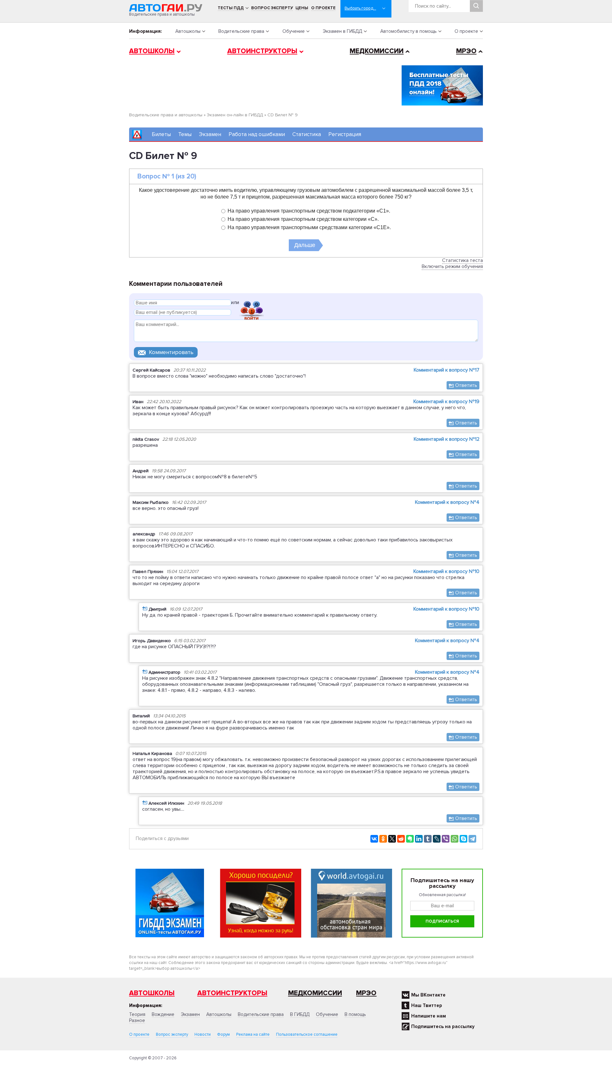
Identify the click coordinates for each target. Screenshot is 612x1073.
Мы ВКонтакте (428, 995)
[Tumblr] (428, 839)
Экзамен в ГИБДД (342, 31)
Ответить (466, 385)
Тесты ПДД (231, 8)
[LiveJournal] (437, 839)
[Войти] (251, 304)
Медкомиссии (377, 51)
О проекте (323, 8)
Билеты (161, 134)
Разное (137, 1020)
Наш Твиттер (426, 1005)
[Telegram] (472, 839)
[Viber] (445, 839)
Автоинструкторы (262, 51)
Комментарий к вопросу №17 (446, 370)
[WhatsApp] (454, 839)
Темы (185, 134)
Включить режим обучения (452, 266)
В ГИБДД (300, 1014)
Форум (223, 1034)
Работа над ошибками (257, 134)
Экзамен (210, 134)
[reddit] (401, 839)
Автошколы (187, 31)
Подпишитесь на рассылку (443, 1026)
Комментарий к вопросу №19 (446, 401)
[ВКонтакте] (374, 839)
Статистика (306, 134)
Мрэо (366, 993)
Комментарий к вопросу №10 (446, 571)
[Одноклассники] (383, 839)
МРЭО (466, 51)
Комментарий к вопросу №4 (447, 502)
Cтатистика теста (462, 260)
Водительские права (241, 31)
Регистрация (344, 134)
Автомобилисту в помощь (408, 31)
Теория (137, 1014)
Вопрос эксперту (272, 8)
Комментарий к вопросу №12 (446, 439)
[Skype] (463, 839)
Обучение (293, 31)
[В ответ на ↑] (144, 608)
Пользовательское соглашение (307, 1034)
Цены (301, 8)
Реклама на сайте (253, 1034)
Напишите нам (428, 1016)
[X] (392, 839)
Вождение (163, 1014)
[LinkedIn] (419, 839)
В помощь (355, 1014)
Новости (202, 1034)
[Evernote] (410, 839)
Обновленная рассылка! (442, 894)
